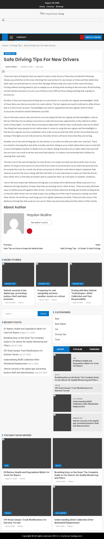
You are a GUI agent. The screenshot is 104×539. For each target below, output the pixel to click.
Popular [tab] (77, 349)
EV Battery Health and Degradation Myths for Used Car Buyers (85, 363)
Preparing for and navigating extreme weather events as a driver (51, 293)
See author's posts (39, 222)
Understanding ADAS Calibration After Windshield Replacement (85, 404)
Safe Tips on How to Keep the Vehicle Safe (23, 246)
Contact (50, 6)
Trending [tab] (94, 349)
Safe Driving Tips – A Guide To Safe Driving (80, 246)
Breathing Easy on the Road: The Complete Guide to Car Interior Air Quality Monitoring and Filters (25, 342)
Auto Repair (60, 324)
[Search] (77, 37)
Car (56, 329)
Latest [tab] (60, 349)
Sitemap (59, 6)
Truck (57, 339)
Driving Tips (10, 53)
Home (42, 6)
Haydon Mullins (11, 67)
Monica (21, 303)
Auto (57, 318)
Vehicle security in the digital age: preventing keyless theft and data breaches (86, 423)
